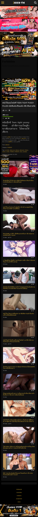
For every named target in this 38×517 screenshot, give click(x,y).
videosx (17, 150)
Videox (26, 150)
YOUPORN (19, 492)
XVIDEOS (9, 147)
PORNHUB (19, 489)
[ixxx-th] (19, 2)
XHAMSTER (19, 498)
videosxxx (22, 150)
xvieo (21, 151)
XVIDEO (12, 151)
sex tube (7, 150)
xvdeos (4, 151)
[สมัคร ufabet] (19, 84)
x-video (9, 137)
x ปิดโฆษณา (4, 173)
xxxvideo (25, 151)
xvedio (7, 151)
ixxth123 (7, 144)
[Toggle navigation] (2, 2)
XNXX (19, 502)
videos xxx (12, 150)
